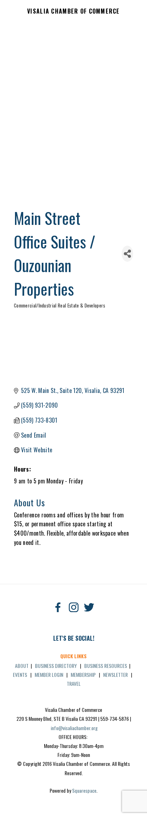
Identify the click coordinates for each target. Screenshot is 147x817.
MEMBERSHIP (83, 674)
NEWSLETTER (115, 674)
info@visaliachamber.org (74, 728)
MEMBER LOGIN (49, 674)
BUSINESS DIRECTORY (56, 665)
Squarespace (84, 790)
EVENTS (20, 674)
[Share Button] (127, 254)
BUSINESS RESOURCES (105, 665)
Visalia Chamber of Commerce (73, 11)
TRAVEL (74, 683)
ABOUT (22, 665)
